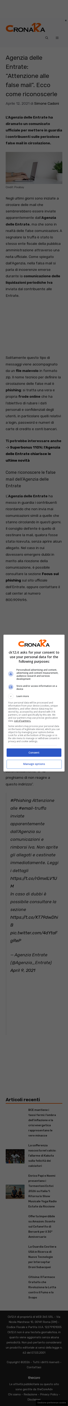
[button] (34, 696)
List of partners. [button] (22, 720)
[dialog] (34, 703)
